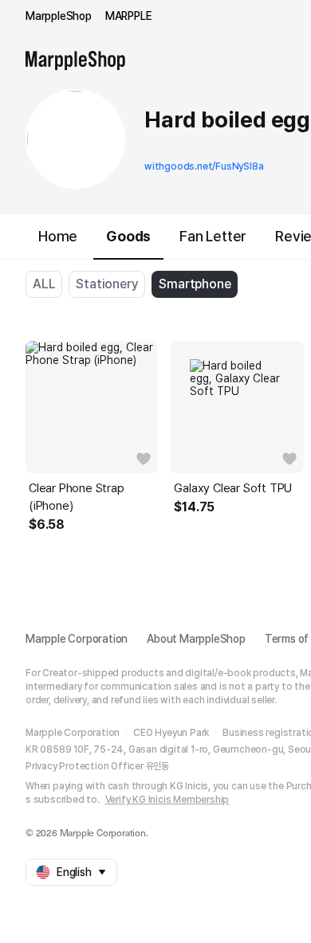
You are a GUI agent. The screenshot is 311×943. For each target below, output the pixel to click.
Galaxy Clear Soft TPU (233, 488)
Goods (128, 236)
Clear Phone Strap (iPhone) (76, 497)
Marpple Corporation (77, 638)
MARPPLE (128, 16)
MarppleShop (59, 16)
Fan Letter (212, 236)
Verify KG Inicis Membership (167, 799)
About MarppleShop (196, 638)
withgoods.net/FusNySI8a (203, 166)
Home (57, 236)
